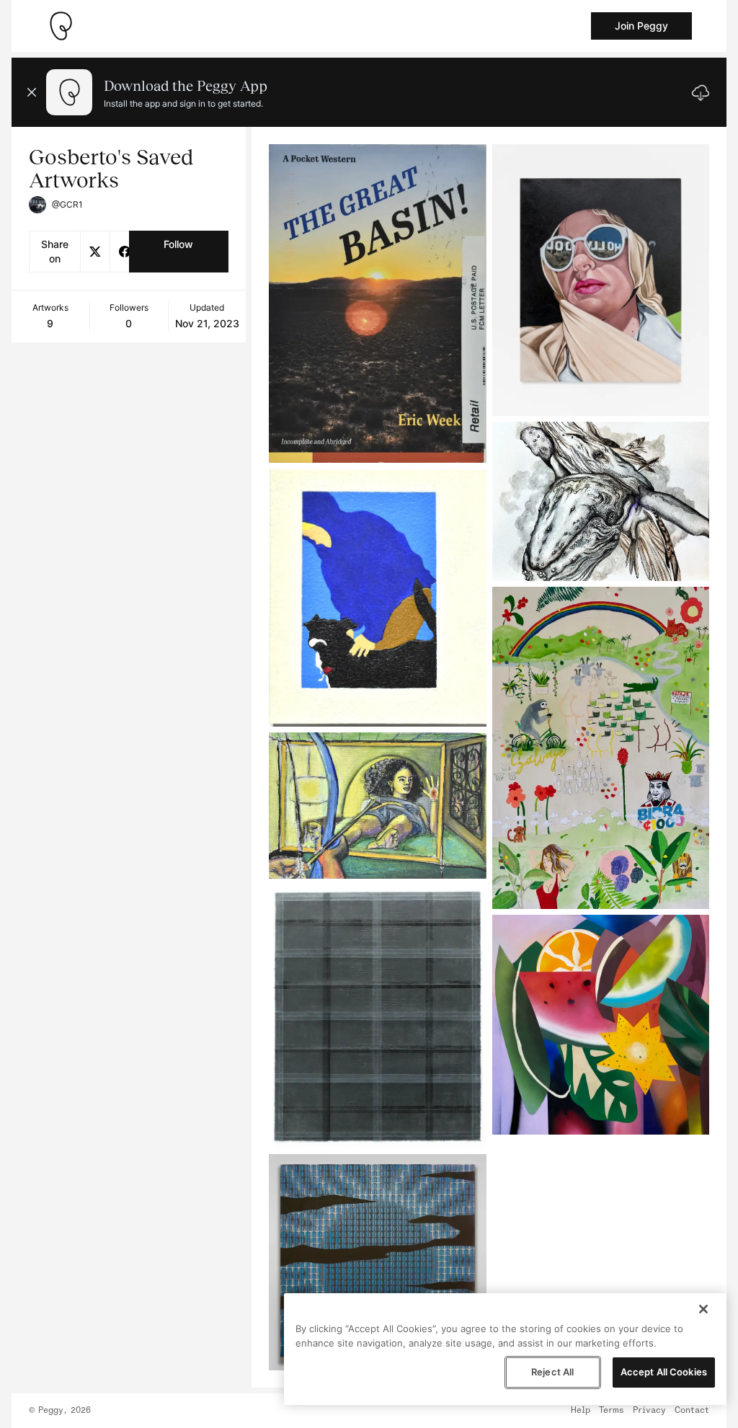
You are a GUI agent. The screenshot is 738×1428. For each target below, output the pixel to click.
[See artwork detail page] (377, 303)
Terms (611, 1410)
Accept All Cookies (664, 1372)
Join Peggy (641, 25)
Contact (692, 1410)
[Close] (703, 1309)
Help (580, 1410)
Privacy (649, 1410)
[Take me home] (60, 26)
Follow (178, 244)
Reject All (552, 1372)
